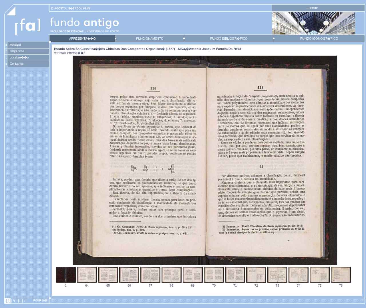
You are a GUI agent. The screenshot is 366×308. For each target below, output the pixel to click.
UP (314, 8)
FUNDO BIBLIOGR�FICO (228, 38)
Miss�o (15, 44)
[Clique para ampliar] (205, 263)
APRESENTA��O (82, 38)
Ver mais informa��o (69, 52)
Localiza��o (19, 57)
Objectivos (17, 51)
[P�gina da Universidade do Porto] (27, 300)
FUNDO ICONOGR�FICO (319, 38)
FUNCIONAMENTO (150, 38)
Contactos (17, 63)
